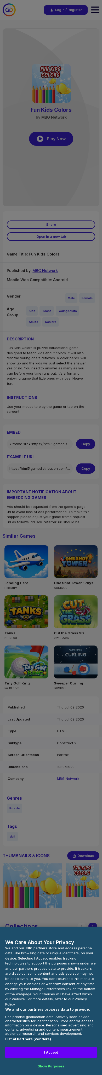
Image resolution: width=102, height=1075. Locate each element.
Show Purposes (51, 1066)
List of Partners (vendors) (28, 1039)
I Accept (51, 1052)
